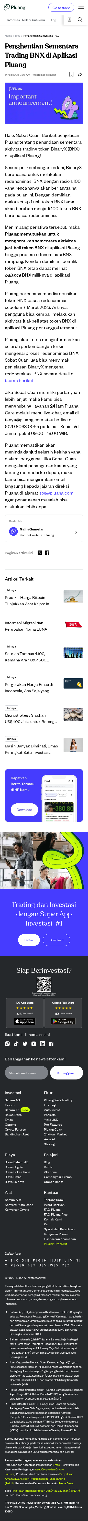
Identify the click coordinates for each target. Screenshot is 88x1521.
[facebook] (47, 553)
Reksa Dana (66, 1483)
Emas (56, 1464)
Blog (18, 35)
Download (56, 940)
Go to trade (61, 7)
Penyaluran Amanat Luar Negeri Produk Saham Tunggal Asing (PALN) (39, 1478)
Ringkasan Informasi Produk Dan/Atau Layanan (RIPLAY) (46, 1490)
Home (8, 35)
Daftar (28, 940)
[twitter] (40, 553)
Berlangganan (66, 1072)
